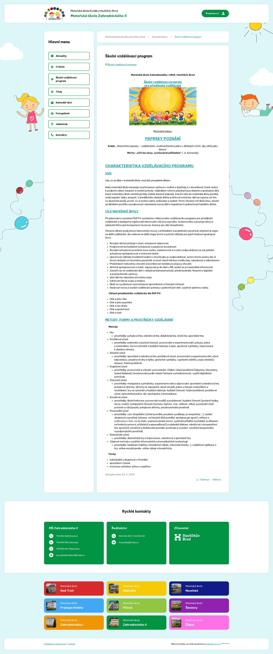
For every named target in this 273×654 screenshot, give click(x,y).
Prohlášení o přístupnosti (55, 644)
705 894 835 (62, 536)
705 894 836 (62, 542)
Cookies (71, 644)
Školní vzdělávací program (188, 37)
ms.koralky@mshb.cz (129, 542)
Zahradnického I (160, 37)
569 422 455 (125, 536)
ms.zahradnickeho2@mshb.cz (70, 555)
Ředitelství (212, 13)
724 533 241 (139, 536)
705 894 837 (62, 549)
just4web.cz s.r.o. (213, 644)
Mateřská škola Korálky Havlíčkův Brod (125, 37)
